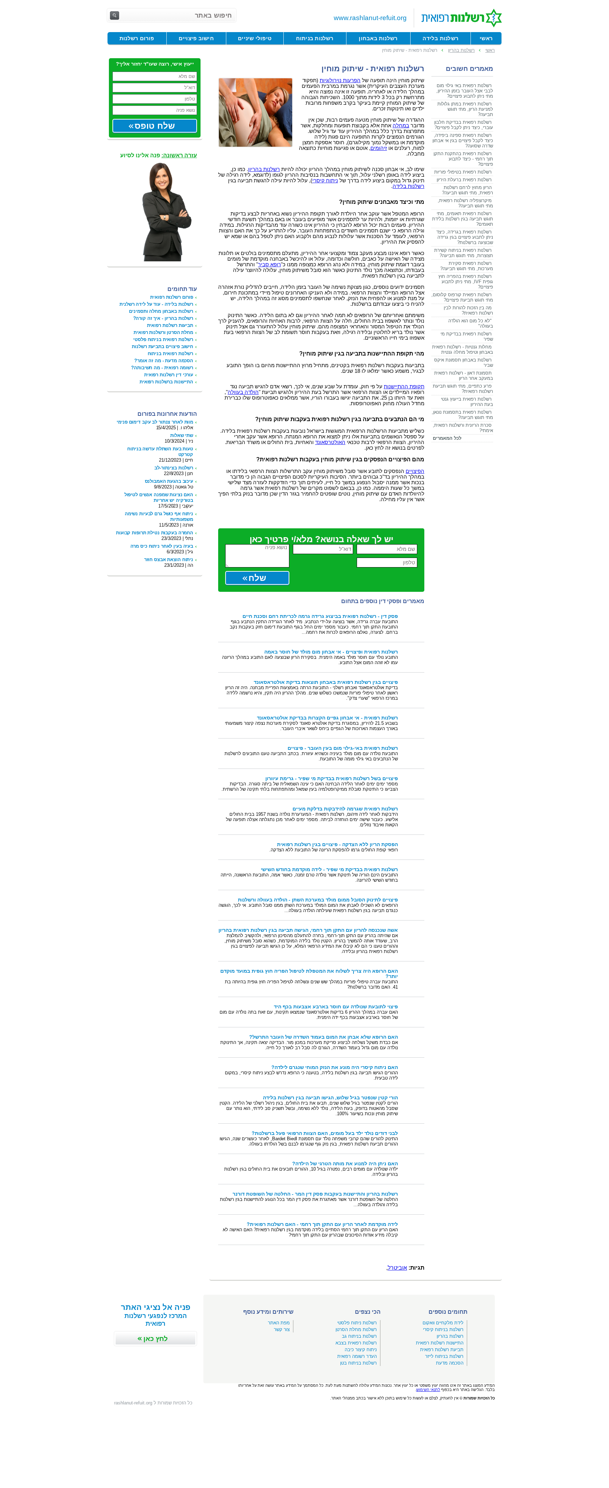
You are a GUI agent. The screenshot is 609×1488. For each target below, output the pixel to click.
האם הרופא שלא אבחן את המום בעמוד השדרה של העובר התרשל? (323, 1037)
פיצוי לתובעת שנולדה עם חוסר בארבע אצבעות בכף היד (336, 1006)
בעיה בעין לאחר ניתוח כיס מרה (161, 546)
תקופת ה (404, 386)
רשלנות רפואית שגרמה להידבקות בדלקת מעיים (345, 809)
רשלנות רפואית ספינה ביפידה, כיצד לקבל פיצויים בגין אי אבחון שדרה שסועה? (462, 140)
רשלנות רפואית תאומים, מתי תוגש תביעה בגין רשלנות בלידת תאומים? (462, 219)
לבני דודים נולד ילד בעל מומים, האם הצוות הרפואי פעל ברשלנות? (325, 1133)
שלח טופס (155, 125)
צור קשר (282, 1329)
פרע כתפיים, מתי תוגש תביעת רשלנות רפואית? (463, 388)
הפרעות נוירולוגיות (340, 80)
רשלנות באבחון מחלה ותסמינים (161, 311)
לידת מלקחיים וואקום (443, 1322)
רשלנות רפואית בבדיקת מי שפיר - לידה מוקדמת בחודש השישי (329, 869)
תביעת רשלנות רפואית (441, 1349)
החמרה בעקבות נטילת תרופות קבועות (154, 532)
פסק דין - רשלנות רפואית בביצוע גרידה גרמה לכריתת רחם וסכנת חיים (320, 616)
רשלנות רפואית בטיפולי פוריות (463, 172)
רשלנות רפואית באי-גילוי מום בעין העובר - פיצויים (343, 748)
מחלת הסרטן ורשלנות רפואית (163, 332)
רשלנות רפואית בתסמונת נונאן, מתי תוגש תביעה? (462, 414)
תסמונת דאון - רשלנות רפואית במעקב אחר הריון (463, 375)
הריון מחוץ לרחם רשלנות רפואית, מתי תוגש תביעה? (467, 190)
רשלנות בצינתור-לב (173, 467)
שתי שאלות (181, 435)
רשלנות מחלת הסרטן (356, 1329)
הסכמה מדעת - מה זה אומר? (163, 360)
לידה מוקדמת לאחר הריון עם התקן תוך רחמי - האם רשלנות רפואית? (322, 1224)
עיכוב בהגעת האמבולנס (169, 481)
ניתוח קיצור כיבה (361, 1349)
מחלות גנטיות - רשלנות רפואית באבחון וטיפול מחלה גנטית (462, 349)
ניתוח (325, 180)
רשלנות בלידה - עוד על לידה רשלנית (156, 304)
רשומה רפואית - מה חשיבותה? (162, 367)
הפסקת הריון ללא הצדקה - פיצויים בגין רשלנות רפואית (337, 844)
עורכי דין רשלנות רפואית (168, 374)
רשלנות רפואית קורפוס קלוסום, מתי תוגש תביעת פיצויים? (462, 297)
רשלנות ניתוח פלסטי (357, 1322)
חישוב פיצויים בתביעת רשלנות (162, 346)
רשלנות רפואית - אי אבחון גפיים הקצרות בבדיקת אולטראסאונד (327, 718)
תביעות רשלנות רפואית (170, 325)
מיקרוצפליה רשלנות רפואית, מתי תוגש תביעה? (465, 203)
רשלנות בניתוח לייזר (444, 1356)
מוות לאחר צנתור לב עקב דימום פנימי (155, 422)
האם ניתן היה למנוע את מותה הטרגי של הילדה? (345, 1163)
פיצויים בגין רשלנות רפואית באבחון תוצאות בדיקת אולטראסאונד (326, 682)
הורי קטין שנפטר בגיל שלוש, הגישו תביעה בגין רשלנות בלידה (330, 1097)
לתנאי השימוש (428, 1389)
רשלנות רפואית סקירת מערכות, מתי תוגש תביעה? (466, 266)
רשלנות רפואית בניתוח (170, 353)
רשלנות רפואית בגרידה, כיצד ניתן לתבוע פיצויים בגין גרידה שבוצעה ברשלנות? (464, 237)
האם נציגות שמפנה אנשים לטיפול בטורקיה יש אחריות (158, 497)
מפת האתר (279, 1322)
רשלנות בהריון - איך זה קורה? (163, 318)
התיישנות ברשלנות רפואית (166, 381)
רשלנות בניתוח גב (359, 1336)
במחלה (401, 125)
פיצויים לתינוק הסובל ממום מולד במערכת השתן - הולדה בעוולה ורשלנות (318, 900)
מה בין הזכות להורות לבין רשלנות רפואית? (468, 310)
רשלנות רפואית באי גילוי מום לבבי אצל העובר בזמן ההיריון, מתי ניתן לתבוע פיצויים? (464, 91)
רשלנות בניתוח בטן (358, 1363)
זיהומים (378, 148)
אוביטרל (397, 1268)
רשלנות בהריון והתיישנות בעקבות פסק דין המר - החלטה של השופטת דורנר (315, 1194)
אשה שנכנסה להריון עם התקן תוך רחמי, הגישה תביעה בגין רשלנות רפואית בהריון (308, 930)
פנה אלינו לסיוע (158, 155)
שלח (257, 578)
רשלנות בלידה (408, 186)
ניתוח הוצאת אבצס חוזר (168, 559)
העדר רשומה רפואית (357, 1356)
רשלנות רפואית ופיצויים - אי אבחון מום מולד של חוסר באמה (331, 652)
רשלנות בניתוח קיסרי (443, 1329)
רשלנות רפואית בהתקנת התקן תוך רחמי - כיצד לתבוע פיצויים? (463, 159)
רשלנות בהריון (264, 169)
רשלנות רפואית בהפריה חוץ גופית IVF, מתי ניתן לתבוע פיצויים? (465, 282)
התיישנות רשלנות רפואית (439, 1343)
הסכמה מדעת (449, 1363)
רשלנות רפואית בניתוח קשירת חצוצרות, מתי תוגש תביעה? (463, 253)
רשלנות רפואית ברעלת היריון (464, 179)
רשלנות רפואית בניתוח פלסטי (163, 339)
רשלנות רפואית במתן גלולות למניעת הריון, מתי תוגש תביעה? (465, 109)
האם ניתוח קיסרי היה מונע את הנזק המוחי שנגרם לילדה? (334, 1067)
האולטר (330, 442)
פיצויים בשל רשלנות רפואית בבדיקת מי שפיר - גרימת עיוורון (331, 778)
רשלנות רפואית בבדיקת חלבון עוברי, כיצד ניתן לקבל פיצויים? (463, 125)
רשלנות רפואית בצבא (356, 1343)
